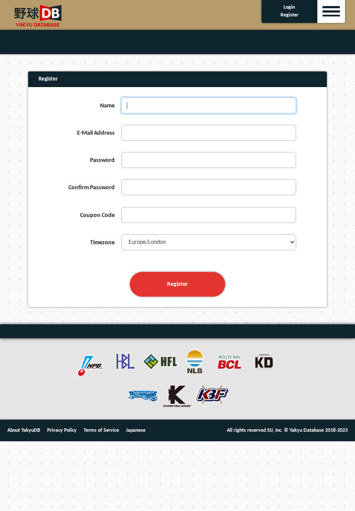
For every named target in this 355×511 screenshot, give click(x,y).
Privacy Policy (62, 430)
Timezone (102, 242)
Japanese (135, 430)
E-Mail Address (96, 133)
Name (107, 106)
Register (177, 284)
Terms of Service (101, 430)
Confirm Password (91, 187)
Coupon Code (97, 215)
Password (102, 160)
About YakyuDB (23, 430)
